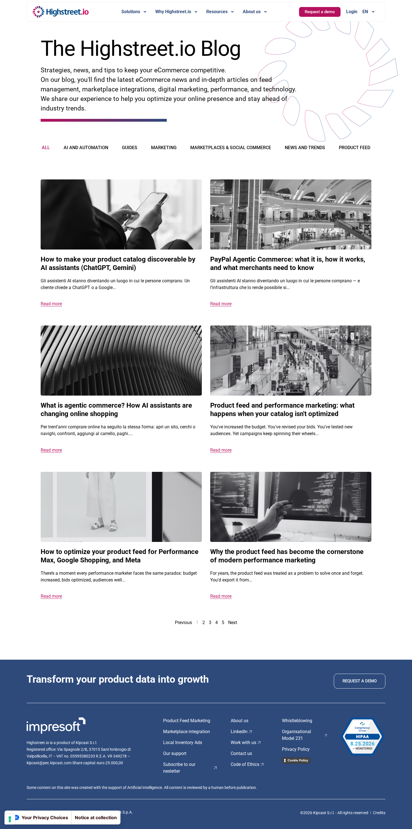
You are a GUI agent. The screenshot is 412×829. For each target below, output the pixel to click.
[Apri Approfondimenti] (232, 11)
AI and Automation (86, 147)
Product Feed (354, 147)
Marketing (164, 147)
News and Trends (305, 147)
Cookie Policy (298, 760)
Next (232, 622)
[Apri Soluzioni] (145, 11)
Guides (129, 147)
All (46, 147)
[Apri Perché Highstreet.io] (196, 11)
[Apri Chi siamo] (265, 11)
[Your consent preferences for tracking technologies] (9, 819)
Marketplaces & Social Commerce (230, 147)
